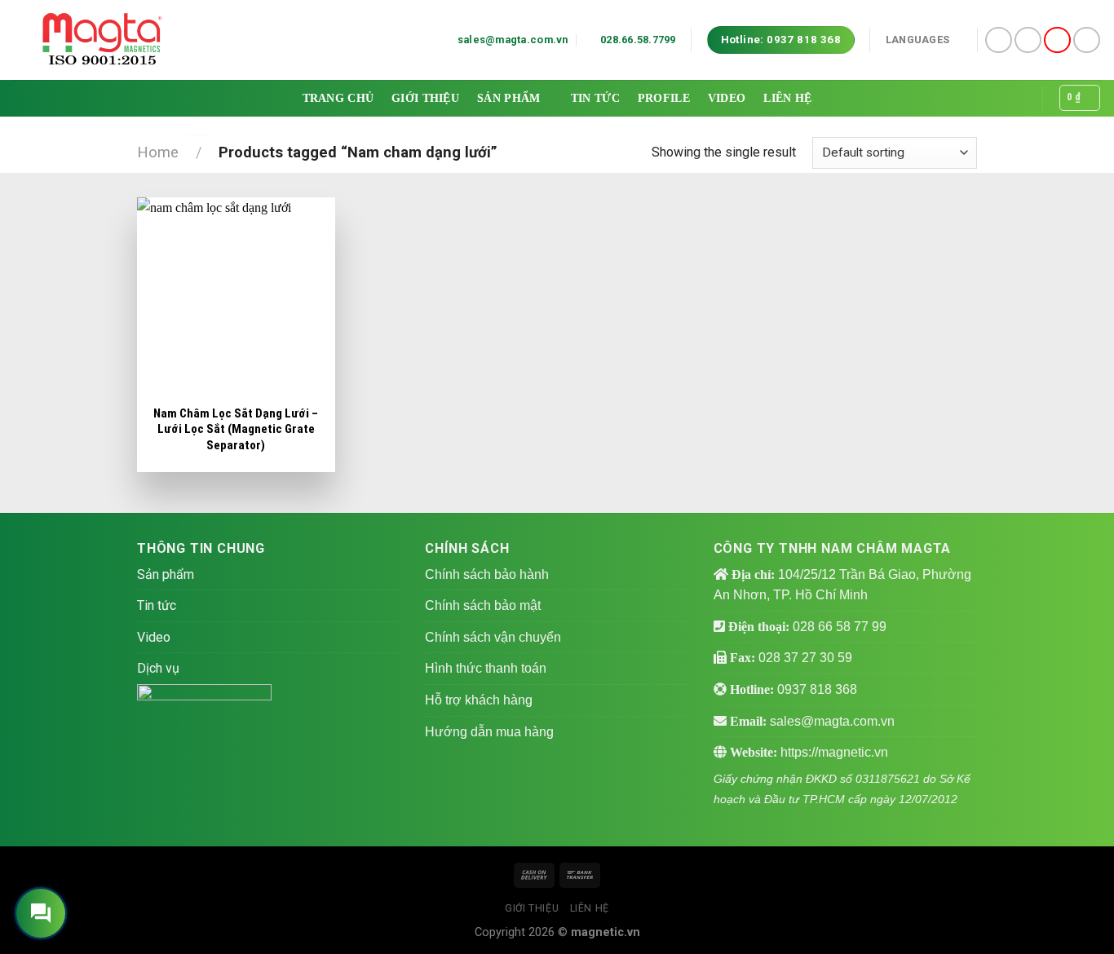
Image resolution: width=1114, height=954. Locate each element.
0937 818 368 (817, 689)
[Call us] (1057, 40)
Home (158, 152)
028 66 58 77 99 (839, 627)
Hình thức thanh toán (485, 668)
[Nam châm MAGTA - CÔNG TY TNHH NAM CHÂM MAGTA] (102, 40)
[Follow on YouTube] (1086, 40)
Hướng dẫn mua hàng (489, 732)
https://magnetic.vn (834, 752)
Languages (917, 39)
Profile (664, 97)
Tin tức (595, 97)
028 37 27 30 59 (805, 658)
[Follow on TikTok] (1028, 40)
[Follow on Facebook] (998, 40)
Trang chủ (338, 97)
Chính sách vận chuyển (493, 637)
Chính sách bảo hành (487, 574)
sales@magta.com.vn (832, 721)
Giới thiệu (425, 97)
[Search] (1020, 98)
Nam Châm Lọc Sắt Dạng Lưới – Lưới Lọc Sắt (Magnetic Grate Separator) (235, 429)
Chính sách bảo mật (483, 605)
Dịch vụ (158, 668)
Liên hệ (787, 97)
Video (726, 97)
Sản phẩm (508, 97)
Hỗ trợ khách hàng (479, 700)
